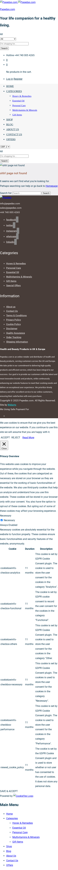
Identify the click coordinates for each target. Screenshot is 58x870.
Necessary (9, 520)
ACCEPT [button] (5, 437)
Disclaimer (11, 328)
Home (10, 86)
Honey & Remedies (21, 96)
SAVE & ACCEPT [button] (9, 791)
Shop (9, 119)
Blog (9, 124)
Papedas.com (7, 9)
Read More (28, 437)
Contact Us (14, 134)
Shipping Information (17, 341)
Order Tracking (13, 337)
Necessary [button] (5, 515)
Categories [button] (14, 91)
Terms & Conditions (16, 315)
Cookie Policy (13, 324)
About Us (12, 129)
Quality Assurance (15, 333)
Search (4, 48)
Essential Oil (18, 100)
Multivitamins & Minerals (24, 110)
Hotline (10, 55)
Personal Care (19, 105)
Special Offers (13, 285)
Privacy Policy (13, 319)
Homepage (52, 186)
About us (10, 306)
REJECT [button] (15, 437)
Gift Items (17, 114)
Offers (10, 139)
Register (18, 78)
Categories (12, 818)
